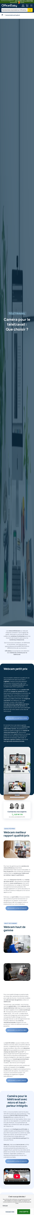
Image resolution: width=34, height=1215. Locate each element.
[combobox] (17, 10)
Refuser (5, 1206)
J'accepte (23, 1212)
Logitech (6, 681)
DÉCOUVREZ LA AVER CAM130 (17, 1080)
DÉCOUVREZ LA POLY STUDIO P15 (17, 1161)
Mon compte (23, 5)
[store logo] (9, 5)
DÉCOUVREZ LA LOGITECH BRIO (17, 1030)
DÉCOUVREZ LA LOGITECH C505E (17, 718)
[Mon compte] (23, 6)
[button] (19, 2)
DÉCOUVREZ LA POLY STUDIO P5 (17, 908)
